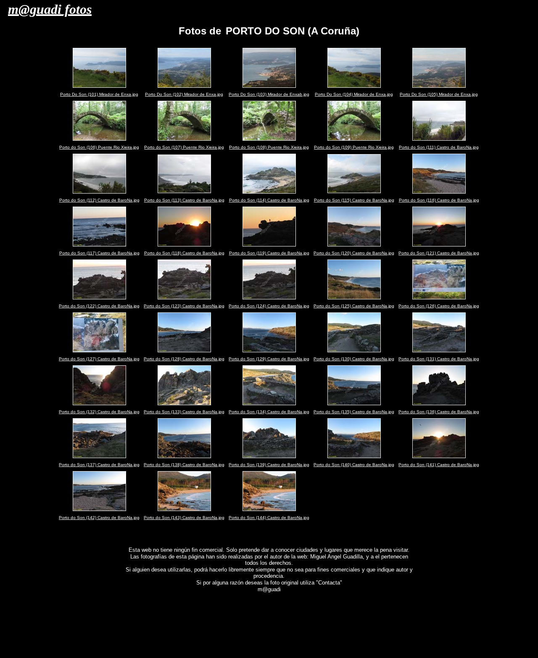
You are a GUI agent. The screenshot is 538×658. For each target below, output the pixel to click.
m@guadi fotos (50, 9)
